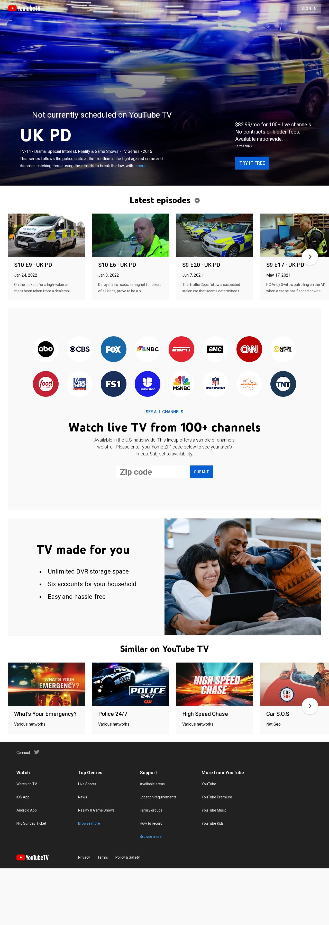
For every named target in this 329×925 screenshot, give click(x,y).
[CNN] (249, 349)
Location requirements (158, 797)
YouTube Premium (217, 797)
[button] (310, 257)
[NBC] (147, 349)
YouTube (209, 784)
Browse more (89, 823)
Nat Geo (273, 724)
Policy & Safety (127, 857)
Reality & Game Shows (96, 810)
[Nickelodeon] (249, 384)
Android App (26, 810)
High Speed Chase (205, 714)
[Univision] (147, 384)
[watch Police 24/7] (130, 685)
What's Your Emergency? (45, 714)
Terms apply (243, 146)
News (82, 797)
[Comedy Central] (283, 349)
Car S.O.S (277, 714)
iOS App (23, 797)
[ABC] (46, 349)
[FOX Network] (114, 349)
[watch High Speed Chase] (214, 685)
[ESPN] (181, 349)
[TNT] (283, 384)
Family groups (151, 810)
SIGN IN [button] (309, 8)
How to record (151, 823)
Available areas (152, 784)
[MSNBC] (181, 384)
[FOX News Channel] (80, 384)
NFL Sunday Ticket (31, 823)
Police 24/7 (112, 714)
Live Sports (87, 784)
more (141, 165)
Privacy (84, 857)
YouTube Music (214, 810)
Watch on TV (26, 784)
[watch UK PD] (46, 236)
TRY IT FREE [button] (252, 163)
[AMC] (215, 349)
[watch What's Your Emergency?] (46, 685)
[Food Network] (46, 384)
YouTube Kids (213, 823)
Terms (102, 857)
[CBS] (80, 349)
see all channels (164, 411)
